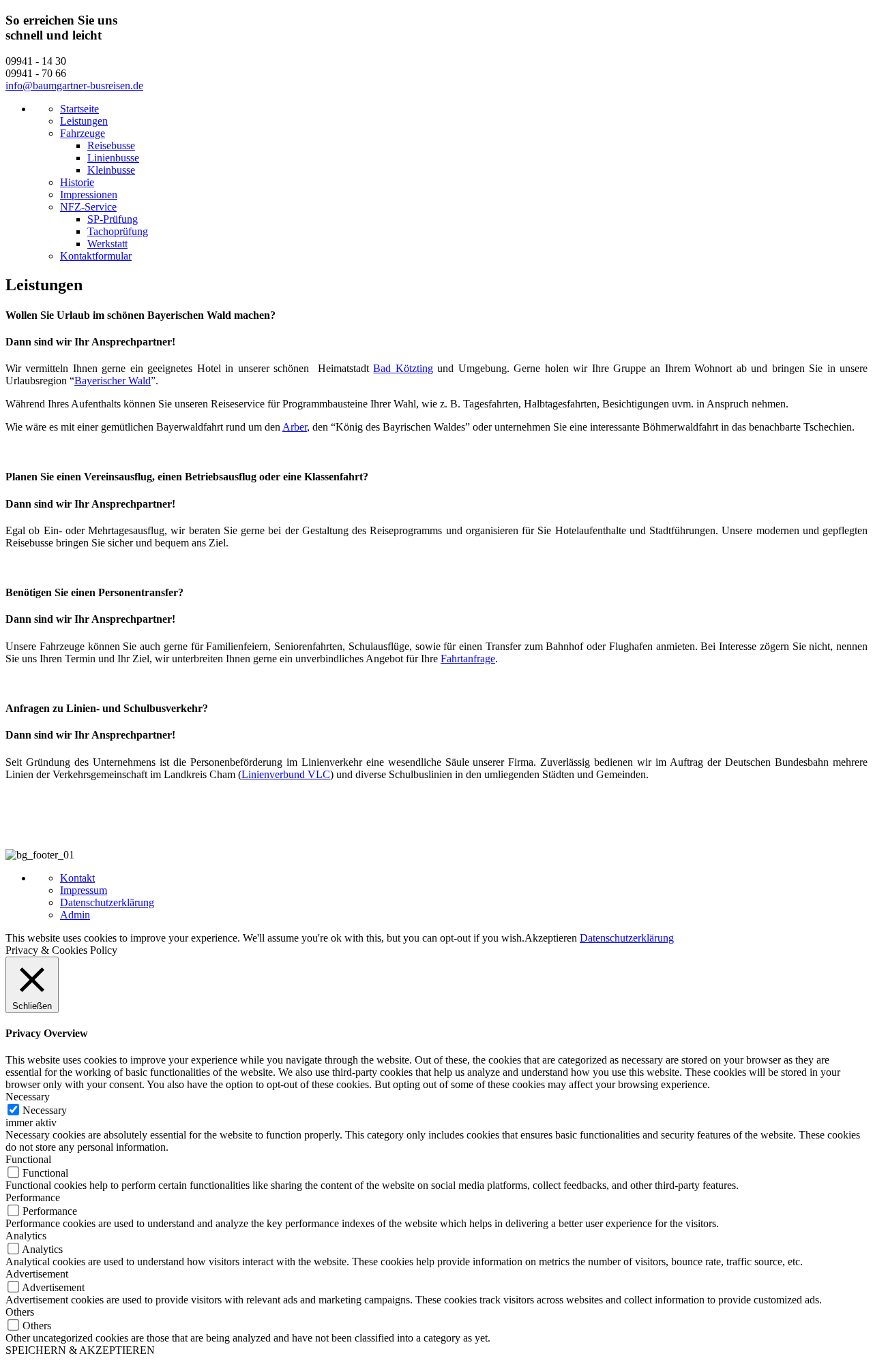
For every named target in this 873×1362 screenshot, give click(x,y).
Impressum (83, 890)
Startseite (79, 108)
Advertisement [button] (36, 1274)
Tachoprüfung (117, 231)
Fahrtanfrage (468, 658)
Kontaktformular (96, 256)
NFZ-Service (88, 207)
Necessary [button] (27, 1096)
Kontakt (77, 878)
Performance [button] (32, 1197)
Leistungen (84, 121)
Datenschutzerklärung (107, 902)
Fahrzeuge (82, 133)
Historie (77, 182)
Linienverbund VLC (285, 774)
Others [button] (19, 1312)
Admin (75, 914)
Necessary (45, 1110)
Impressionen (88, 194)
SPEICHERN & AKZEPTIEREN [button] (80, 1350)
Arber (294, 427)
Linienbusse (113, 158)
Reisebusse (111, 145)
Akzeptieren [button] (550, 938)
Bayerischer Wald (112, 380)
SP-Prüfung (112, 219)
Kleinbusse (111, 170)
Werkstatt (107, 243)
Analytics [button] (25, 1235)
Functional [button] (28, 1159)
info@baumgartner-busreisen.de (74, 85)
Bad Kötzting (402, 368)
